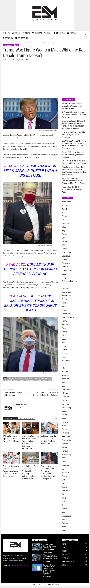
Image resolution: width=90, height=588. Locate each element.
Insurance (65, 375)
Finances (65, 310)
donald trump (46, 378)
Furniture (65, 321)
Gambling (65, 324)
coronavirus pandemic (26, 378)
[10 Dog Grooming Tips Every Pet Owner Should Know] (11, 428)
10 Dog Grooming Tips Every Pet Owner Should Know (11, 438)
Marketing (65, 404)
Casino (64, 241)
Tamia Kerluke (10, 60)
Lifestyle (65, 393)
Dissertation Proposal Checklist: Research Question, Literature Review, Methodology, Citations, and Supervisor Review (73, 124)
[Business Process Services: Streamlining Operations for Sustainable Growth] (37, 546)
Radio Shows (66, 436)
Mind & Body (66, 407)
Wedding (65, 523)
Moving (64, 415)
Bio (63, 220)
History (64, 350)
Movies (64, 411)
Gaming (64, 332)
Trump (45, 380)
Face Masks (7, 380)
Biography (65, 223)
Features (65, 306)
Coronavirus (13, 378)
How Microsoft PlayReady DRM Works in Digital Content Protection (73, 134)
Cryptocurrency (67, 270)
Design (64, 277)
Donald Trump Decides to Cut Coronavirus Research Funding (30, 269)
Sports (64, 476)
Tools (64, 498)
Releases (65, 444)
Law (63, 386)
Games (64, 328)
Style (64, 480)
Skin (63, 469)
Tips (63, 494)
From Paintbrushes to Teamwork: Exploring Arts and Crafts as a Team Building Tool (11, 471)
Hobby (64, 353)
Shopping (65, 465)
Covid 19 (65, 267)
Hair (63, 342)
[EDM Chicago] (45, 15)
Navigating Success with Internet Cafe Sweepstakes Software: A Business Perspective (30, 442)
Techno (64, 487)
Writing (64, 530)
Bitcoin (64, 227)
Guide (64, 339)
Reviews (65, 451)
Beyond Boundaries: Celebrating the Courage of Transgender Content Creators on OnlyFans (49, 472)
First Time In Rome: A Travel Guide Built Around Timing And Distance (74, 162)
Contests (65, 259)
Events (64, 299)
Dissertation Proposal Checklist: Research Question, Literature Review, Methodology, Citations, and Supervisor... (49, 569)
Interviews (65, 379)
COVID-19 (37, 378)
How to (64, 368)
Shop (64, 462)
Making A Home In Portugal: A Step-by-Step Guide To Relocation (48, 440)
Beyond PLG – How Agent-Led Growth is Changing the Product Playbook (73, 154)
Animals (65, 209)
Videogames (66, 516)
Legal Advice (66, 389)
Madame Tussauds (18, 380)
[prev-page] (54, 418)
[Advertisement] (45, 79)
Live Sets (65, 397)
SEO (63, 458)
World (64, 527)
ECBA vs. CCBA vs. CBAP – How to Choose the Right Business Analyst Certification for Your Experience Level (74, 144)
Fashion (64, 303)
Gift (63, 335)
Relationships (66, 440)
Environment (66, 296)
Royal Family (66, 454)
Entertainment (12, 43)
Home (4, 43)
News (17, 45)
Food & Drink (66, 314)
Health (64, 346)
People (64, 429)
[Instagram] (17, 408)
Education (65, 288)
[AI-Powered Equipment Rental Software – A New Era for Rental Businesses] (37, 557)
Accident (65, 205)
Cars (63, 238)
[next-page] (56, 418)
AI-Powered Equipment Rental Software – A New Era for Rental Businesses (74, 114)
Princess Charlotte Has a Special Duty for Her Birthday (45, 393)
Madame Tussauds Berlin (33, 380)
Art (63, 212)
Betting (64, 216)
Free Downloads (68, 317)
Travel (64, 501)
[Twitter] (20, 408)
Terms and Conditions (51, 584)
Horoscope (66, 361)
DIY (63, 285)
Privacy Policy (36, 584)
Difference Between (69, 281)
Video (64, 512)
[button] (85, 35)
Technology (66, 491)
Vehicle (64, 509)
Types (64, 505)
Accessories (66, 202)
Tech (64, 483)
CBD (63, 245)
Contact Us (66, 256)
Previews (65, 433)
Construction (66, 252)
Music (64, 418)
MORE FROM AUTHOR (26, 418)
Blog (63, 231)
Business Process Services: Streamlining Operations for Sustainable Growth (72, 106)
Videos (64, 519)
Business (65, 234)
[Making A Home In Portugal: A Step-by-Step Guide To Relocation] (49, 428)
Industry (65, 371)
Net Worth (65, 422)
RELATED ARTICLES (10, 418)
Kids (63, 382)
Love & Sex (66, 400)
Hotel (64, 364)
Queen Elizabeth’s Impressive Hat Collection (15, 393)
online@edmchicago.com (19, 565)
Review (64, 447)
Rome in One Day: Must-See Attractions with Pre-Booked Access (72, 189)
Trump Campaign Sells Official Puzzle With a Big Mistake (30, 171)
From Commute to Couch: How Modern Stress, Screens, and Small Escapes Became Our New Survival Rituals (74, 171)
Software (65, 472)
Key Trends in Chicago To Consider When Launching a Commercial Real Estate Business (74, 180)
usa (50, 380)
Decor (64, 274)
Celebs (64, 249)
